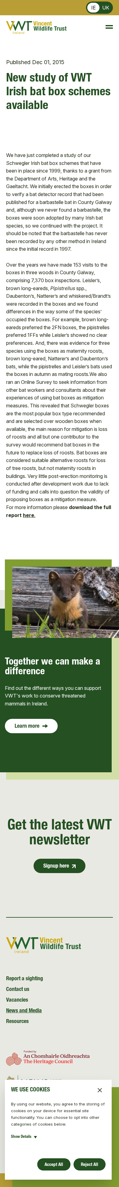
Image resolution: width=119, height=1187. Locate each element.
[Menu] (106, 27)
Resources (17, 1022)
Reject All (89, 1165)
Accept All (54, 1165)
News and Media (24, 1011)
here (28, 515)
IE (93, 8)
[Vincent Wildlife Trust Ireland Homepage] (36, 27)
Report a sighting (24, 979)
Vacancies (17, 1000)
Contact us (17, 989)
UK (105, 8)
